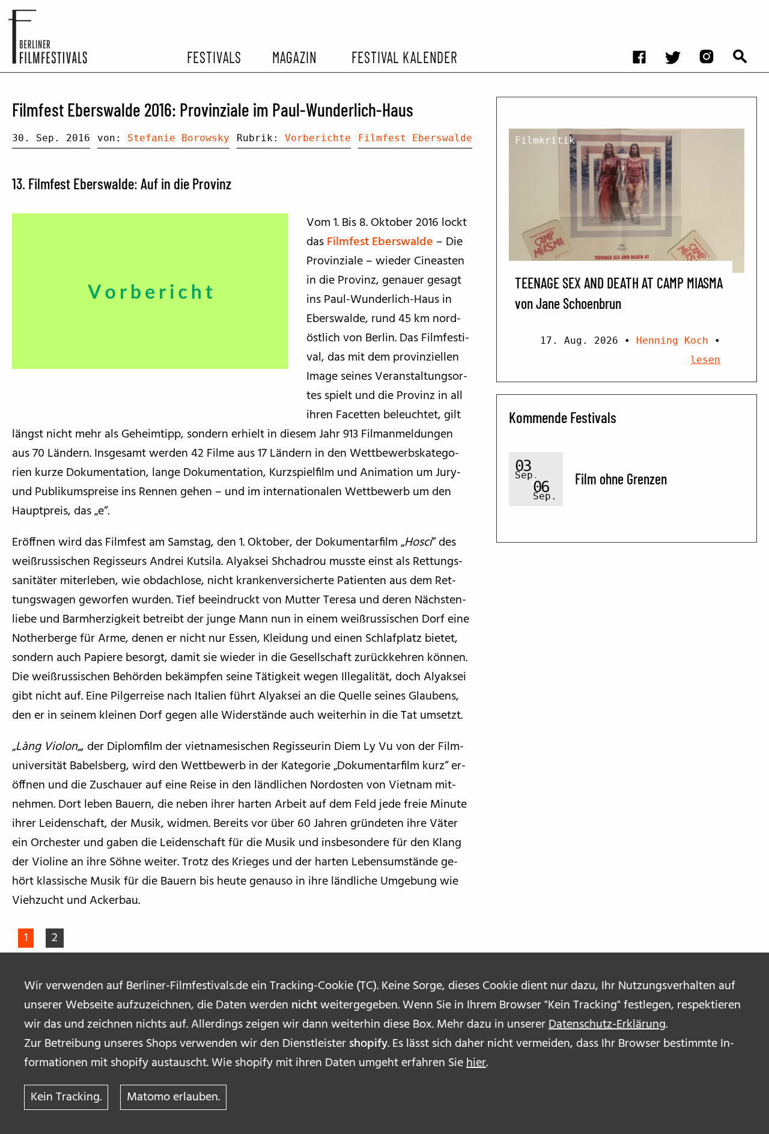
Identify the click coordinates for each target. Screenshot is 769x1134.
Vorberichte (318, 138)
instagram (712, 9)
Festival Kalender (404, 56)
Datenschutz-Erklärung (607, 1024)
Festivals (214, 56)
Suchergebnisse (746, 9)
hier (476, 1063)
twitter (679, 9)
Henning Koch (672, 340)
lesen (705, 359)
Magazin (294, 56)
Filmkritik (545, 140)
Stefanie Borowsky (178, 138)
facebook (645, 9)
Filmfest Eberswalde (415, 138)
